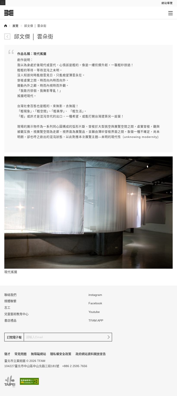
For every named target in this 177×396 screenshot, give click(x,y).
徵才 (7, 354)
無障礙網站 (38, 354)
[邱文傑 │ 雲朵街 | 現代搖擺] (88, 212)
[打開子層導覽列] (170, 13)
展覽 (16, 25)
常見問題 (20, 354)
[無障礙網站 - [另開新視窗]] (29, 381)
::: (2, 2)
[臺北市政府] (9, 381)
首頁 (5, 25)
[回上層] (7, 36)
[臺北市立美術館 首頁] (8, 13)
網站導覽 (167, 3)
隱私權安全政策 (60, 354)
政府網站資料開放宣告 (91, 354)
